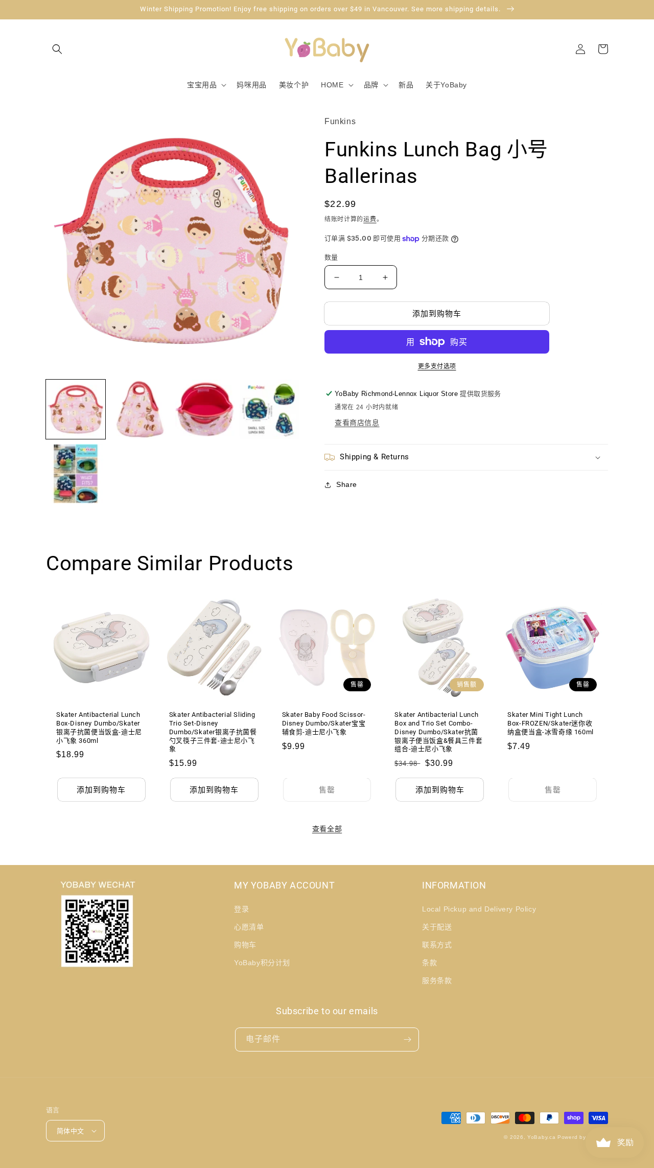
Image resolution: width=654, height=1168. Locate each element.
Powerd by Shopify (582, 1137)
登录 (241, 909)
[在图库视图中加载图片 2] (140, 409)
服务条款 (437, 980)
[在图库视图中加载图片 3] (205, 409)
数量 (331, 257)
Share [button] (346, 484)
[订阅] (407, 1039)
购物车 (245, 945)
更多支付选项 (437, 366)
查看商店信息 (357, 422)
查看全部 (327, 829)
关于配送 (437, 927)
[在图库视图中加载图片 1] (75, 409)
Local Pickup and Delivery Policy (479, 909)
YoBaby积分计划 (262, 963)
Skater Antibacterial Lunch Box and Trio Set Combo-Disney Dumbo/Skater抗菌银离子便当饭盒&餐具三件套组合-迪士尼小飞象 (438, 732)
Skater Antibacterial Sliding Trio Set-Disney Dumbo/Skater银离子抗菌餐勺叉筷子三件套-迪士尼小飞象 (213, 732)
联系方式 (437, 945)
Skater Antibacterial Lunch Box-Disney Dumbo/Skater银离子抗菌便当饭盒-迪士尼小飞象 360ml (99, 727)
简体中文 (70, 1131)
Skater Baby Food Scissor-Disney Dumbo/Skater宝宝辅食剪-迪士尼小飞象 (324, 723)
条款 (429, 963)
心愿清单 (249, 927)
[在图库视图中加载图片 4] (269, 409)
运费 (369, 219)
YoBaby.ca (541, 1137)
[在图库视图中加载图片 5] (75, 473)
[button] (57, 49)
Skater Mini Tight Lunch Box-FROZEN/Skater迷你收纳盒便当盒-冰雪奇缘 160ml (550, 723)
